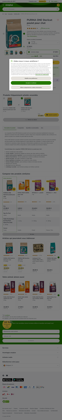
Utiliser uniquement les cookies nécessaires (31, 87)
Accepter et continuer (31, 83)
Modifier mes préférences (31, 78)
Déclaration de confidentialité (42, 74)
